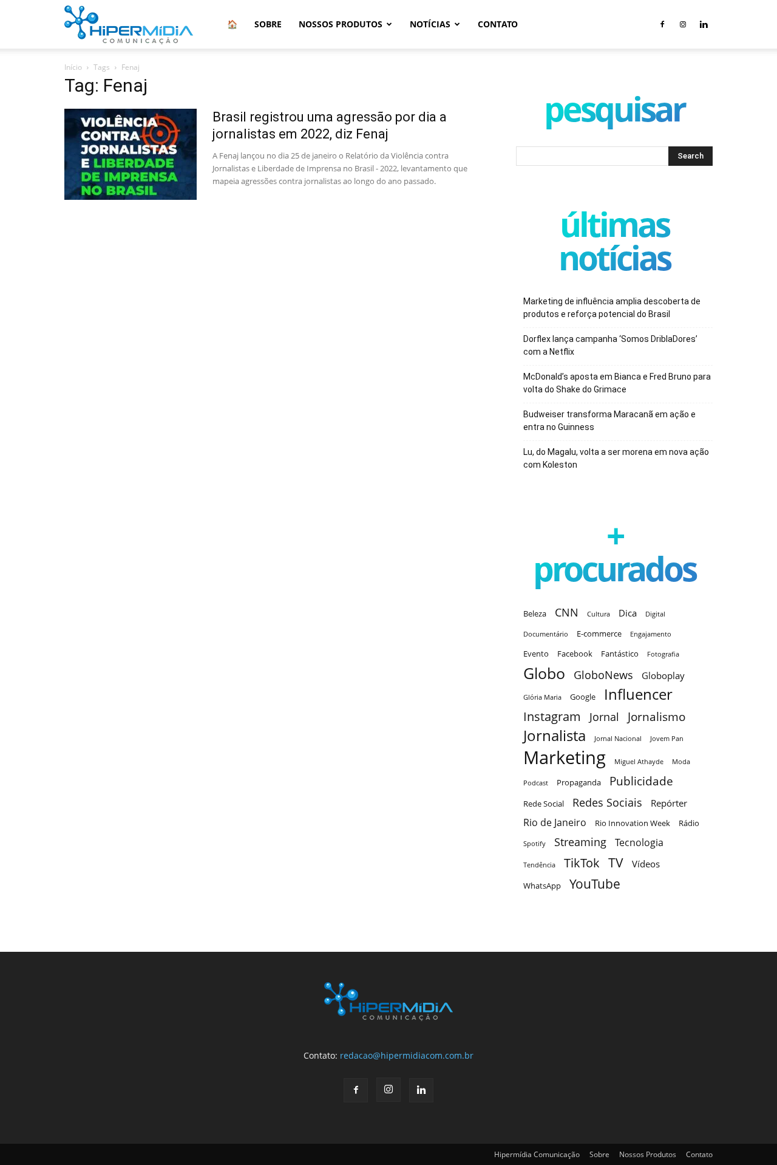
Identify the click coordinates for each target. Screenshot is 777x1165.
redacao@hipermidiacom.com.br (406, 1055)
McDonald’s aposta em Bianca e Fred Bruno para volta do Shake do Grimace (617, 383)
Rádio (689, 823)
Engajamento (650, 634)
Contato (498, 24)
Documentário (545, 634)
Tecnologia (639, 842)
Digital (655, 614)
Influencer (638, 694)
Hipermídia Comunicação (537, 1154)
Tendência (539, 865)
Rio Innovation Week (632, 823)
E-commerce (599, 633)
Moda (681, 761)
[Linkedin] (703, 24)
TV (615, 862)
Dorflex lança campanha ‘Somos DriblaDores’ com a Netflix (610, 345)
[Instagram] (683, 24)
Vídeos (646, 864)
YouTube (594, 884)
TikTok (582, 862)
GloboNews (603, 675)
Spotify (534, 843)
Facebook (574, 653)
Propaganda (579, 782)
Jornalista (554, 735)
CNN (567, 612)
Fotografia (663, 654)
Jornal (604, 717)
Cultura (598, 614)
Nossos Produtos (340, 24)
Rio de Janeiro (554, 822)
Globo (544, 673)
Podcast (535, 783)
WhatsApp (542, 885)
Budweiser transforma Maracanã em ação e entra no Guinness (609, 420)
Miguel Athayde (638, 761)
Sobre (268, 24)
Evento (536, 653)
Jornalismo (656, 716)
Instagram (552, 716)
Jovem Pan (667, 738)
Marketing (564, 757)
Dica (628, 613)
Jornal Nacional (618, 738)
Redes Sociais (607, 802)
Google (582, 696)
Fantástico (620, 653)
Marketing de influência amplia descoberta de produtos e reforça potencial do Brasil (612, 307)
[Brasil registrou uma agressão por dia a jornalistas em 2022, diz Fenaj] (130, 154)
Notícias (430, 24)
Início (73, 67)
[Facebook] (662, 24)
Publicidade (641, 780)
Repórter (669, 803)
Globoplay (663, 675)
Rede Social (543, 803)
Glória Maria (542, 697)
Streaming (580, 842)
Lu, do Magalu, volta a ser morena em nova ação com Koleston (616, 458)
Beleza (534, 613)
